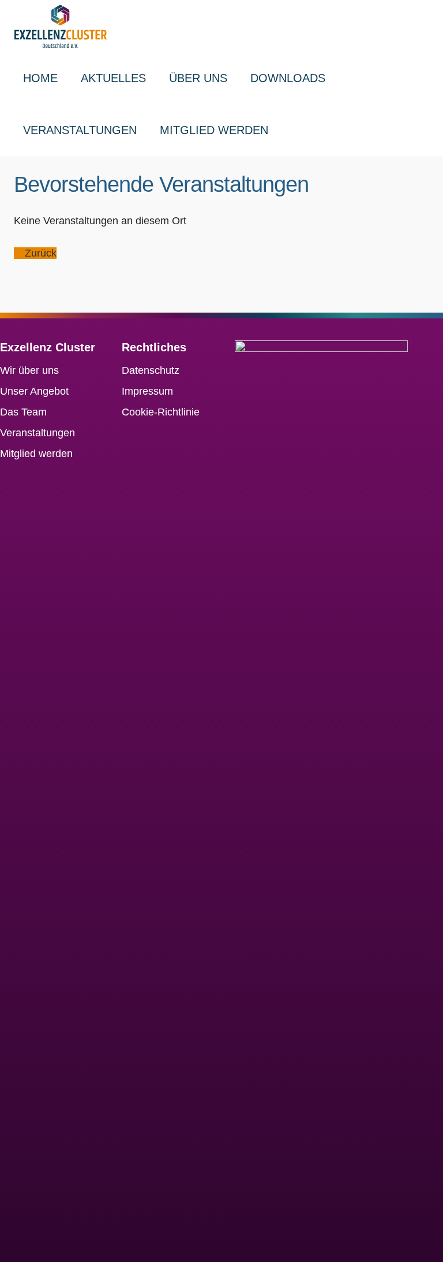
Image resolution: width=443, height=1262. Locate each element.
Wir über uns (29, 370)
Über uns (198, 78)
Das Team (23, 412)
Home (40, 78)
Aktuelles (113, 78)
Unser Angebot (34, 391)
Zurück (39, 253)
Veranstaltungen (80, 130)
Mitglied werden (214, 130)
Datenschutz (150, 370)
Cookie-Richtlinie (161, 412)
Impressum (147, 391)
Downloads (287, 78)
